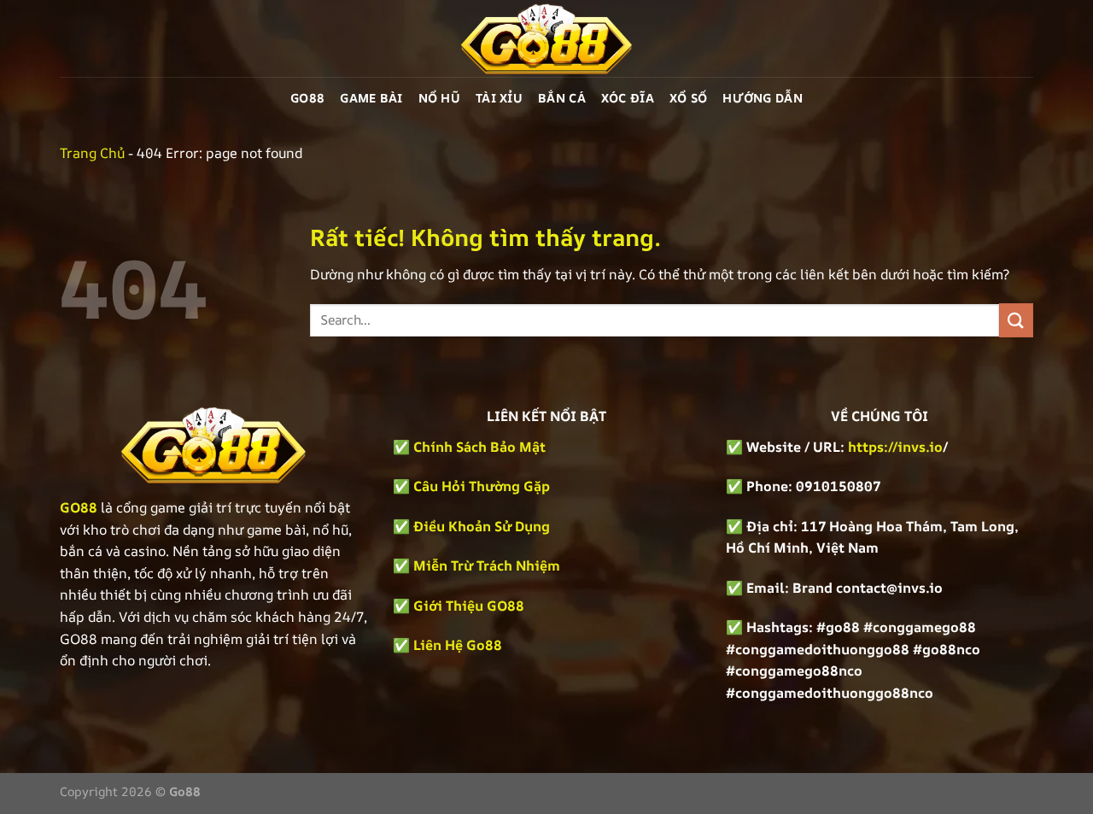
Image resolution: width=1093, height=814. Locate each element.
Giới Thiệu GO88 (468, 605)
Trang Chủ (92, 152)
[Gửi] (1016, 320)
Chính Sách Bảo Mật (478, 446)
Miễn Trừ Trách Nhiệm (486, 565)
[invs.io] (546, 38)
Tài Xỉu (499, 98)
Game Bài (371, 98)
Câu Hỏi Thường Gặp (481, 486)
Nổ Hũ (439, 98)
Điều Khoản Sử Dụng (481, 526)
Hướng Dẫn (762, 98)
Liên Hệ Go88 (457, 644)
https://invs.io (895, 446)
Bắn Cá (562, 98)
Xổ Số (688, 98)
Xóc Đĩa (627, 98)
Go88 (307, 98)
